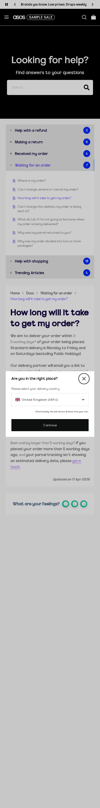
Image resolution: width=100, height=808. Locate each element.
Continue (50, 425)
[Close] (84, 378)
